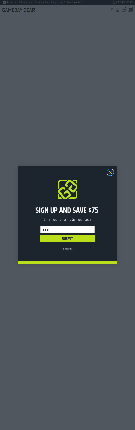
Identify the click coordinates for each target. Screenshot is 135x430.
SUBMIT (67, 239)
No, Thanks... (67, 249)
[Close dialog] (110, 172)
